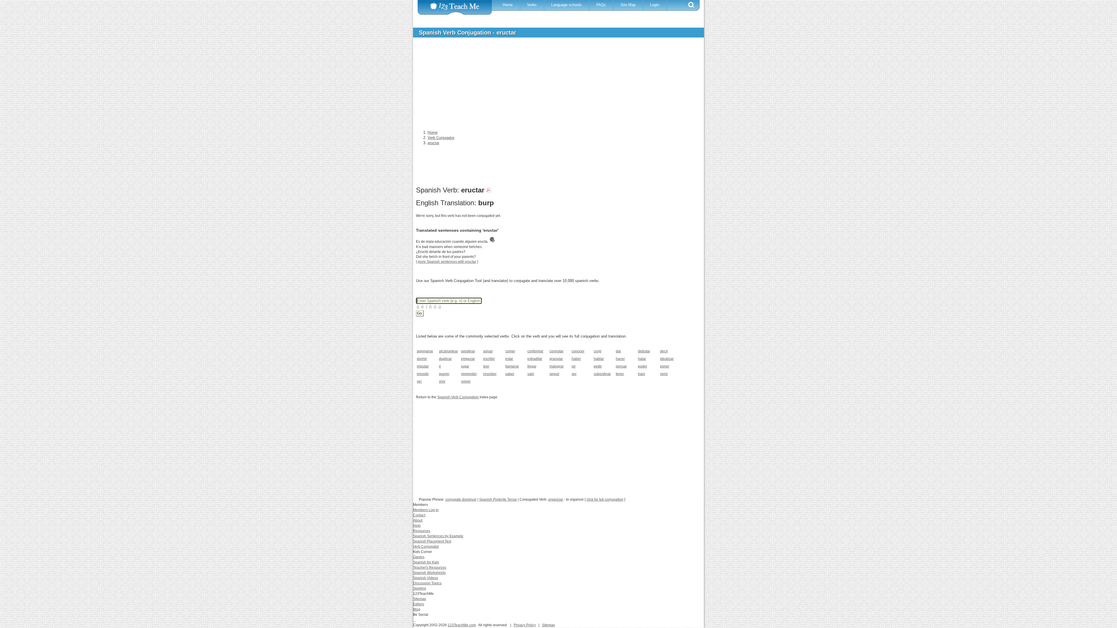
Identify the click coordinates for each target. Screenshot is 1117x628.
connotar (556, 351)
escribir (489, 359)
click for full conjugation (604, 499)
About (417, 520)
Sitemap (419, 599)
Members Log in (426, 510)
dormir (422, 359)
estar (509, 359)
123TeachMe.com (462, 625)
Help (417, 526)
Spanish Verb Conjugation (458, 397)
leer (486, 366)
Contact (419, 515)
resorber (490, 374)
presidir (423, 374)
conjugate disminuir (460, 499)
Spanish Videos (425, 578)
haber (576, 359)
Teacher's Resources (429, 567)
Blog (416, 609)
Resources (421, 531)
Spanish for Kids (426, 562)
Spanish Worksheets (429, 573)
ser (574, 374)
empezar (468, 359)
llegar (531, 366)
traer (641, 374)
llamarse (512, 366)
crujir (598, 351)
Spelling (419, 588)
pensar (621, 366)
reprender (469, 374)
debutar (644, 351)
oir (574, 366)
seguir (554, 374)
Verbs (532, 5)
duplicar (445, 359)
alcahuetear (448, 351)
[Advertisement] (554, 85)
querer (444, 374)
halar (642, 359)
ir (440, 366)
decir (664, 351)
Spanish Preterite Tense (498, 499)
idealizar (667, 359)
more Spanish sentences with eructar (447, 262)
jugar (465, 366)
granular (556, 359)
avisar (488, 351)
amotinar (468, 351)
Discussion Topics (427, 583)
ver (419, 381)
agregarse (425, 351)
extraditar (534, 359)
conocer (578, 351)
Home (508, 5)
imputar (423, 366)
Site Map (628, 5)
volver (466, 381)
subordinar (602, 374)
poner (664, 366)
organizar (555, 499)
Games (418, 557)
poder (642, 366)
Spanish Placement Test (432, 541)
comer (510, 351)
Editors (418, 604)
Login (654, 5)
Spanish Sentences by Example (438, 536)
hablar (599, 359)
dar (618, 351)
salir (530, 374)
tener (620, 374)
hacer (620, 359)
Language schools (566, 5)
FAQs (601, 5)
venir (664, 374)
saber (509, 374)
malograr (556, 366)
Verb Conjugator (426, 547)
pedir (598, 366)
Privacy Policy (525, 625)
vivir (442, 381)
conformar (535, 351)
